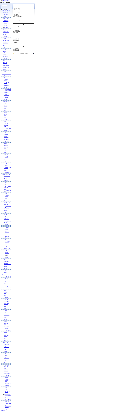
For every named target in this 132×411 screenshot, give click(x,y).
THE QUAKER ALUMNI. (6, 323)
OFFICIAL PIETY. (5, 212)
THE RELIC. (5, 189)
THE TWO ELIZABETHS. (5, 69)
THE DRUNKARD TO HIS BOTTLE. (8, 383)
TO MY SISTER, (5, 105)
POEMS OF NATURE (5, 75)
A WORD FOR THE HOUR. (7, 227)
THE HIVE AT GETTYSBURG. (7, 241)
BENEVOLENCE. (6, 377)
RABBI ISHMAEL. (4, 64)
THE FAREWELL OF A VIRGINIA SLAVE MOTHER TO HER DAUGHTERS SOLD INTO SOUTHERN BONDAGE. (7, 187)
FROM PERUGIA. (5, 268)
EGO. (5, 103)
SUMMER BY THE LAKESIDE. (6, 82)
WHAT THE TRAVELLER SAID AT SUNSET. (7, 167)
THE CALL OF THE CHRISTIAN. (6, 123)
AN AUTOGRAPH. (5, 119)
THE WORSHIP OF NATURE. (6, 358)
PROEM (4, 11)
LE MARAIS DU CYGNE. (6, 218)
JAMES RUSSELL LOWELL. (6, 366)
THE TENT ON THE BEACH (5, 342)
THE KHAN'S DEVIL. (5, 62)
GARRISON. (6, 244)
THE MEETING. (5, 143)
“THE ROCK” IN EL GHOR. (6, 137)
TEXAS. (6, 193)
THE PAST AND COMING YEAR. (7, 391)
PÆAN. (5, 207)
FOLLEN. (5, 280)
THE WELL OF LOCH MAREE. (5, 31)
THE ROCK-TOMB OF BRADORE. (6, 65)
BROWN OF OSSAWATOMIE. (6, 301)
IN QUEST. (5, 148)
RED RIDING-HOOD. (6, 114)
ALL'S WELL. (5, 132)
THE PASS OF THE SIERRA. (6, 219)
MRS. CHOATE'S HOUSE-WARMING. (8, 403)
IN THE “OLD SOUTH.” (5, 60)
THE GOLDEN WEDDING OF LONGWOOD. (7, 330)
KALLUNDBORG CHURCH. (6, 351)
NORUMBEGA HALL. (6, 340)
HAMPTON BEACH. (5, 77)
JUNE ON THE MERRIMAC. (6, 326)
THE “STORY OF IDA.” (6, 168)
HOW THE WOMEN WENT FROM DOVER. (6, 67)
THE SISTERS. (4, 53)
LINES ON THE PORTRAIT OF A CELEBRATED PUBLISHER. (6, 208)
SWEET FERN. (5, 99)
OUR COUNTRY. (5, 272)
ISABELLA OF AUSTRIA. (7, 385)
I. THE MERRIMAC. (5, 23)
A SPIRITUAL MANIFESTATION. (6, 328)
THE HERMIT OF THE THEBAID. (6, 33)
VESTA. (5, 150)
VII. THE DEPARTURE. (6, 27)
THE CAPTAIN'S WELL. (6, 362)
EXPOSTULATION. (5, 178)
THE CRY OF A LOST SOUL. (6, 139)
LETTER (5, 216)
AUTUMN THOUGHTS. (6, 79)
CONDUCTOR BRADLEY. (5, 58)
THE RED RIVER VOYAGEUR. (5, 43)
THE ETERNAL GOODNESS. (6, 141)
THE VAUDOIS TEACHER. (5, 12)
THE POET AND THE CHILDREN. (6, 315)
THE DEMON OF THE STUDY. (5, 14)
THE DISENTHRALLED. (6, 263)
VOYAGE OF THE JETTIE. (6, 116)
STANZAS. (6, 387)
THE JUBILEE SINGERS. (7, 243)
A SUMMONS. (5, 182)
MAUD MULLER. (4, 34)
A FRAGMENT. (6, 409)
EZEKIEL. (5, 126)
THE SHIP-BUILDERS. (7, 253)
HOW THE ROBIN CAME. (5, 71)
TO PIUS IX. (5, 259)
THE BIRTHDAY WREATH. (6, 370)
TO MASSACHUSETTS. (7, 195)
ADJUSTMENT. (5, 170)
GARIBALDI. (5, 306)
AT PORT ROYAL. (6, 231)
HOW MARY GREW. (5, 308)
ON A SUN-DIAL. (6, 156)
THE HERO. (5, 295)
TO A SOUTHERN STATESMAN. (6, 197)
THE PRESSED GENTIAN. (6, 92)
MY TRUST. (5, 117)
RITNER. (5, 184)
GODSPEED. (5, 338)
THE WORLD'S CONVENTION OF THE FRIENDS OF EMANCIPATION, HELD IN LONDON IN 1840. (7, 190)
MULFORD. (5, 317)
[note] (4, 73)
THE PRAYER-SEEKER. (6, 145)
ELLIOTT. (5, 288)
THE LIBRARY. (5, 332)
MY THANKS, (5, 106)
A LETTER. (5, 200)
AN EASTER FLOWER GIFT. (6, 165)
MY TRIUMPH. (5, 112)
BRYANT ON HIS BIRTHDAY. (6, 303)
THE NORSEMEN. (4, 16)
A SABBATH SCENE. (5, 210)
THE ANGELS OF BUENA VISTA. (6, 29)
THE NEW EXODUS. (5, 266)
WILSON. (5, 314)
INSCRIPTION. (5, 368)
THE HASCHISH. (5, 214)
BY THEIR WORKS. (5, 158)
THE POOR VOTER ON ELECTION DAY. (7, 264)
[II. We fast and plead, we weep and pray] (8, 172)
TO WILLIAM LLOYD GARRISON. (7, 176)
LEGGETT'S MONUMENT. (6, 278)
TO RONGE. (5, 283)
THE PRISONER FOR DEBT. (6, 257)
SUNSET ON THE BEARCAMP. (6, 95)
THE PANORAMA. (5, 222)
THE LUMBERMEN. (6, 252)
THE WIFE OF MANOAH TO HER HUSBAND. (7, 128)
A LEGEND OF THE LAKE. (7, 401)
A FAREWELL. (6, 405)
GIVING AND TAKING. (6, 154)
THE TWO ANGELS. (5, 152)
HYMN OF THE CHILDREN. (6, 335)
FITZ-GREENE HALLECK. (6, 310)
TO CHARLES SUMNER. (6, 297)
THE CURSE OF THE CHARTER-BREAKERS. (7, 206)
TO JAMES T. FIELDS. (6, 299)
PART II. (7, 389)
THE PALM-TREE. (5, 87)
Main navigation (7, 0)
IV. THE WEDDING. (5, 25)
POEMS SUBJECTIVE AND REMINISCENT (6, 101)
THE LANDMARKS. (5, 336)
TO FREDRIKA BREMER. (6, 286)
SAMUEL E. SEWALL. (7, 407)
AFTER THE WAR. (6, 239)
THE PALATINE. (5, 355)
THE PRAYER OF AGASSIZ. (6, 147)
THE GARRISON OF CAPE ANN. (5, 36)
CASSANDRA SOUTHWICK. (5, 20)
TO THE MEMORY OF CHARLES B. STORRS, (7, 276)
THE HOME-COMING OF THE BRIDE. (8, 395)
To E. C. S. (5, 360)
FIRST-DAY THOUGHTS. (6, 134)
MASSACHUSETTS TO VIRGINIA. (7, 191)
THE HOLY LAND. (5, 130)
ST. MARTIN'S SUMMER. (6, 97)
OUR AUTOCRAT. (5, 312)
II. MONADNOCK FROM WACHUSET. (8, 90)
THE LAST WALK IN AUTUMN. (6, 85)
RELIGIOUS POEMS (5, 121)
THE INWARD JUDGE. (7, 163)
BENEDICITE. (5, 292)
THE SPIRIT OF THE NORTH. (7, 379)
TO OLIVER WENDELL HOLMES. (7, 373)
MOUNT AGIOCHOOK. (7, 382)
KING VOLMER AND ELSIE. (5, 56)
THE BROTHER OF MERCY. (6, 347)
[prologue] (5, 22)
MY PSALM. (5, 110)
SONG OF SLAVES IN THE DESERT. (7, 202)
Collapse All (2, 410)
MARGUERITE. (4, 54)
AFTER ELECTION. (5, 270)
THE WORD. (5, 159)
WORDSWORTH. (5, 290)
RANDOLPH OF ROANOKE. (6, 204)
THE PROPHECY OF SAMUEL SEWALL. (6, 42)
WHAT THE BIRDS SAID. (7, 236)
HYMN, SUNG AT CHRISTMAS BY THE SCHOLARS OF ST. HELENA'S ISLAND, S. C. (8, 234)
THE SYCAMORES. (5, 38)
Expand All (4, 410)
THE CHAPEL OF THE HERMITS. (6, 32)
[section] (5, 49)
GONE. (5, 282)
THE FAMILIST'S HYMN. (6, 125)
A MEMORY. (5, 108)
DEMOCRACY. (5, 246)
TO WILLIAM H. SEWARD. (6, 224)
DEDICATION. (6, 250)
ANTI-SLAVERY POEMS (5, 175)
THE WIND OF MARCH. (6, 371)
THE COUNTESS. (4, 47)
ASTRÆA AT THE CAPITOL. (7, 232)
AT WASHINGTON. (5, 198)
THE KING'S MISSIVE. (5, 63)
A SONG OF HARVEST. (6, 321)
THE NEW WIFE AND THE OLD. (5, 21)
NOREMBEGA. (4, 51)
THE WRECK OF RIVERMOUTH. (6, 344)
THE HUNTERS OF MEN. (6, 180)
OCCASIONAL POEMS (5, 319)
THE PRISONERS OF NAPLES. (6, 261)
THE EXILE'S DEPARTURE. (7, 375)
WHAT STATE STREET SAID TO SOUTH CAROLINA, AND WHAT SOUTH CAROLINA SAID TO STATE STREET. (8, 399)
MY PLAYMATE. (4, 45)
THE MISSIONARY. (6, 392)
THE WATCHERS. (6, 229)
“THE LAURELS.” (5, 325)
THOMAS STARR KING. (6, 304)
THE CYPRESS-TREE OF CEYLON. (6, 18)
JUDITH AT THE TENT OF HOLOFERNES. (7, 381)
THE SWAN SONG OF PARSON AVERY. (6, 40)
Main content (4, 0)
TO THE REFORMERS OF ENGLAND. (7, 248)
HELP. (5, 161)
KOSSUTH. (5, 293)
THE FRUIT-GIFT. (5, 83)
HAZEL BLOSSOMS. (5, 94)
